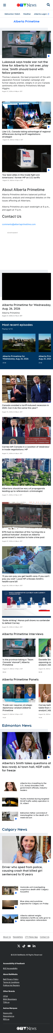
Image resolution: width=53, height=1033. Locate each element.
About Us (7, 937)
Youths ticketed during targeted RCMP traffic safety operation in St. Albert (34, 801)
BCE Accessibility (10, 968)
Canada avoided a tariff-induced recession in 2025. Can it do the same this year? (25, 406)
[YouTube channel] (29, 945)
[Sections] (4, 5)
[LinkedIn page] (34, 945)
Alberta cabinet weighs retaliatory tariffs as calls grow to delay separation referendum (35, 918)
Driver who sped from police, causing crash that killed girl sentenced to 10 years (22, 870)
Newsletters (18, 937)
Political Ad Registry (11, 985)
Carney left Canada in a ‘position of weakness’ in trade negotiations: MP (26, 448)
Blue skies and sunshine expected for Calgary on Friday (34, 902)
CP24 (5, 996)
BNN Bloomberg (10, 999)
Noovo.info (7, 1013)
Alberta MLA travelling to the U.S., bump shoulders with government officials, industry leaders (33, 786)
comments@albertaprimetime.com (19, 224)
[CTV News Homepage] (26, 5)
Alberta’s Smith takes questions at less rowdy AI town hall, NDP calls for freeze (26, 766)
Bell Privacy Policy (10, 979)
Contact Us (44, 937)
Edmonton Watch (12, 14)
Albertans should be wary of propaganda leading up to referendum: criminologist (23, 489)
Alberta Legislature (43, 14)
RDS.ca (6, 1019)
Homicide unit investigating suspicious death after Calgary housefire (34, 889)
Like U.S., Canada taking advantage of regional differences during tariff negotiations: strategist (26, 134)
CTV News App (31, 937)
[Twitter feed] (18, 945)
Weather (27, 14)
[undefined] (19, 349)
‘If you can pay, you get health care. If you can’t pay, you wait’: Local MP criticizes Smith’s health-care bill (25, 579)
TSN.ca (6, 1002)
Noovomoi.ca (8, 1016)
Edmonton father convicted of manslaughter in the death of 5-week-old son (34, 815)
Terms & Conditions (11, 982)
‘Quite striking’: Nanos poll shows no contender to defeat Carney (26, 621)
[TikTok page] (23, 945)
